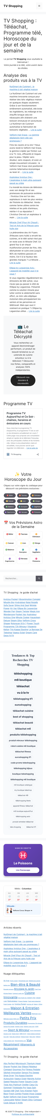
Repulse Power (17, 1081)
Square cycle (7, 1034)
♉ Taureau (23, 495)
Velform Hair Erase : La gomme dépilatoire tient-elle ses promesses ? (24, 138)
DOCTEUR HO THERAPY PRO (27, 998)
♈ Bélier (10, 495)
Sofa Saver (9, 605)
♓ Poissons (36, 512)
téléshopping (23, 673)
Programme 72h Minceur (15, 626)
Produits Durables (15, 1022)
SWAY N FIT (22, 1034)
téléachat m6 (23, 728)
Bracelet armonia (9, 989)
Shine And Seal (22, 605)
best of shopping (23, 716)
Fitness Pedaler (22, 1001)
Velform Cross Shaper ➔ (22, 910)
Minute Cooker (23, 617)
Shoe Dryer (9, 1075)
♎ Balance (10, 507)
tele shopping (15, 827)
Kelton (6, 629)
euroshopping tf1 (23, 757)
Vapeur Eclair (19, 632)
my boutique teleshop (23, 790)
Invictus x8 (30, 1004)
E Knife (19, 1103)
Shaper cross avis (29, 1026)
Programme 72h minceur (35, 1023)
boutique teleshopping (23, 774)
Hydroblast (20, 602)
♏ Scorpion (23, 507)
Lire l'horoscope (23, 870)
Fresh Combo (7, 1004)
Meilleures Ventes (17, 1013)
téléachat (23, 686)
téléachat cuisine (23, 710)
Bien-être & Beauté (25, 985)
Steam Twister (22, 611)
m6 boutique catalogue (23, 785)
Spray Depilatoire (35, 1030)
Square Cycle (31, 1081)
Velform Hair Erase (18, 1097)
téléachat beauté (23, 722)
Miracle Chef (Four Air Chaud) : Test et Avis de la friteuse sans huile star (24, 225)
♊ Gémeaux (36, 495)
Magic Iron (35, 611)
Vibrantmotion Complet (29, 599)
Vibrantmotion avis (20, 1041)
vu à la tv (23, 692)
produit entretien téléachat (23, 822)
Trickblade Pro (19, 1087)
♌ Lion (23, 501)
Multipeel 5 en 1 (36, 1014)
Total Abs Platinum (12, 1085)
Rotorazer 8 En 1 (18, 623)
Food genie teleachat (34, 1001)
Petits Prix (28, 1018)
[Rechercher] (39, 578)
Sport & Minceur (18, 1030)
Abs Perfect (9, 1063)
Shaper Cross (19, 1026)
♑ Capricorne (10, 512)
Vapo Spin (32, 1037)
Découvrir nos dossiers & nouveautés (23, 380)
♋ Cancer (9, 501)
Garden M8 (9, 1091)
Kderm (36, 1004)
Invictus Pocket (11, 599)
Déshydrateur (12, 1001)
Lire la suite (36, 130)
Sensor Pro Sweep (9, 1026)
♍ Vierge (36, 501)
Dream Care (31, 632)
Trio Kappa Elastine (19, 629)
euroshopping (23, 704)
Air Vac (13, 608)
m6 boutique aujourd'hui (23, 811)
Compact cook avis (18, 993)
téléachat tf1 (31, 827)
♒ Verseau (23, 512)
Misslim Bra (9, 602)
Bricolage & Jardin (24, 988)
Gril (13, 1004)
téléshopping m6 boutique (23, 779)
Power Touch (33, 623)
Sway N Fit (9, 635)
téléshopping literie (23, 801)
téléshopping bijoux (23, 768)
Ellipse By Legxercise (27, 608)
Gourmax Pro (19, 1069)
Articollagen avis (23, 981)
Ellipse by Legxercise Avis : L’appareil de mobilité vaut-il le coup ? (24, 271)
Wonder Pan (9, 611)
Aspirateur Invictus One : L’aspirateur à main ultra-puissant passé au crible (25, 180)
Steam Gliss (16, 620)
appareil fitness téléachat (23, 806)
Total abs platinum (14, 1037)
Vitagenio (31, 626)
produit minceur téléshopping (23, 740)
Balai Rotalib (32, 602)
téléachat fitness (23, 751)
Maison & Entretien (25, 1008)
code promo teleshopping (23, 763)
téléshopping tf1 (23, 698)
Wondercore (9, 614)
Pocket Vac (21, 614)
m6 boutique (23, 680)
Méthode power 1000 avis (11, 1019)
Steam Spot (15, 1034)
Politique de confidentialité (23, 1114)
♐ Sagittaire (36, 507)
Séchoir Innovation (12, 1072)
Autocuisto (9, 1078)
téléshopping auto (23, 816)
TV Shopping (13, 6)
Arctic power (14, 981)
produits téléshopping (23, 734)
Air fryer (7, 981)
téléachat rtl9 (23, 795)
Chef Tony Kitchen (23, 1091)
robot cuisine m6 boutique (23, 746)
